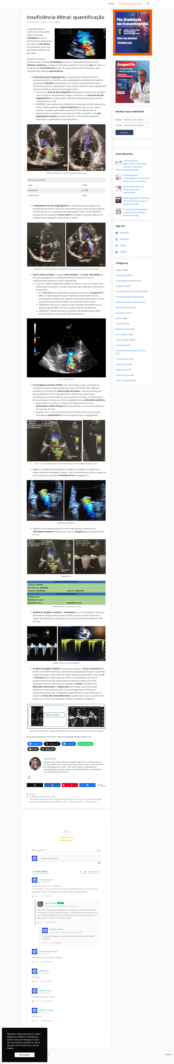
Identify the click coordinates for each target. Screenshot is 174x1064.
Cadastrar (124, 132)
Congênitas (121, 286)
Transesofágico (123, 359)
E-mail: (119, 125)
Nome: (119, 119)
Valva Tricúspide (123, 380)
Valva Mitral (121, 369)
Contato (168, 1054)
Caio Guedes (50, 903)
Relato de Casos (123, 329)
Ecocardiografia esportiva (128, 296)
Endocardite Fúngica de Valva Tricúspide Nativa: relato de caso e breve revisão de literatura (65, 799)
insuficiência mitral (36, 796)
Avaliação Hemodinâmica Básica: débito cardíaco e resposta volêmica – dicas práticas (63, 802)
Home (111, 3)
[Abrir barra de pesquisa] (148, 3)
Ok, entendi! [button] (25, 1055)
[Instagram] (29, 777)
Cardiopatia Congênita (126, 280)
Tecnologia (121, 345)
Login (98, 850)
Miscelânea (121, 313)
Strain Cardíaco (123, 339)
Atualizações (121, 275)
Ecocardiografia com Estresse (129, 291)
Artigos (32, 794)
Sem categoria (122, 334)
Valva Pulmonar (123, 375)
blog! (89, 736)
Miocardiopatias (123, 307)
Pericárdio (120, 323)
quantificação (50, 796)
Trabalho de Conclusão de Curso (131, 350)
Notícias (119, 318)
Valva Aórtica (122, 364)
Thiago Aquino (61, 906)
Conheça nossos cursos (130, 3)
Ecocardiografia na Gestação (129, 302)
